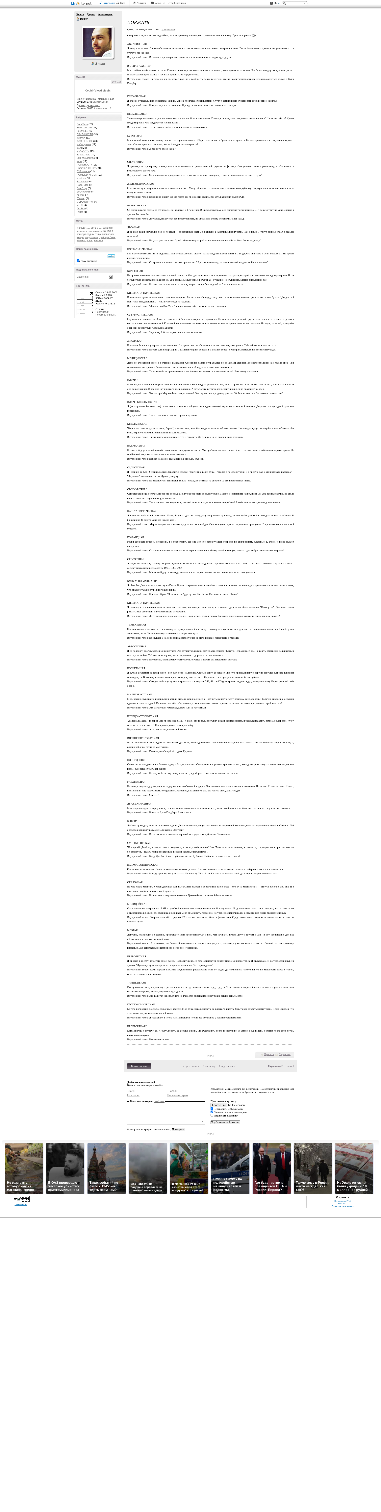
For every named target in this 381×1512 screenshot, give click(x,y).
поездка (80, 237)
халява (98, 240)
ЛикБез (81, 208)
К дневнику (209, 1065)
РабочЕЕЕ (82, 131)
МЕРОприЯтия (85, 201)
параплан (108, 234)
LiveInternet (82, 4)
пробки (102, 237)
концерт (81, 234)
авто (93, 227)
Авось (158, 3)
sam (88, 228)
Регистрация (109, 3)
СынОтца (82, 188)
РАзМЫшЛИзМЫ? (87, 174)
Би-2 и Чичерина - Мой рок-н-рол (95, 99)
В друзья (100, 63)
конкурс (108, 230)
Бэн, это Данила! (86, 158)
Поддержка (271, 3)
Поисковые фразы (105, 314)
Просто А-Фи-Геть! (87, 168)
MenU (80, 205)
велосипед (82, 231)
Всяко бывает (84, 127)
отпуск (99, 234)
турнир (89, 240)
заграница (97, 231)
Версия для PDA (342, 1201)
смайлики (159, 1101)
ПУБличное (83, 171)
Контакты (342, 1203)
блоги (99, 228)
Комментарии (105, 14)
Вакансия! (82, 181)
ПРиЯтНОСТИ (85, 134)
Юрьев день (83, 154)
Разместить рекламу (343, 1206)
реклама (81, 241)
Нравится (269, 1054)
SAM (79, 147)
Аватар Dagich (97, 42)
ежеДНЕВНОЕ (85, 141)
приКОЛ (81, 137)
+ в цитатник (168, 29)
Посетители (102, 312)
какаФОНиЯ (83, 191)
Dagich (78, 19)
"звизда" (81, 227)
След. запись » (227, 1065)
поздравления (91, 237)
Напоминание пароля (177, 1095)
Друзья (91, 14)
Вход (122, 3)
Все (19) (116, 81)
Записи (80, 14)
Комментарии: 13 (102, 108)
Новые (289, 1065)
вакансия (108, 227)
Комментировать (139, 1066)
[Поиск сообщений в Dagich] (111, 256)
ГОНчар (81, 198)
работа (110, 237)
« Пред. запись (191, 1065)
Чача (79, 161)
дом (90, 231)
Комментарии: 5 (100, 102)
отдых (90, 234)
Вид (277, 4)
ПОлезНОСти (84, 164)
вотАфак (81, 178)
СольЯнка (82, 124)
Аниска (81, 195)
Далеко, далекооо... (88, 105)
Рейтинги (141, 3)
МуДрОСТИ (83, 151)
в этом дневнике (88, 261)
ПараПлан (83, 185)
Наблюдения (84, 144)
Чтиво (80, 212)
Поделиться (285, 1054)
